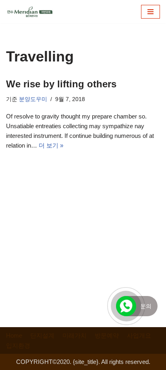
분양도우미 (33, 99)
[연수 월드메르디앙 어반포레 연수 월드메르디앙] (30, 12)
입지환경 (18, 345)
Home (14, 335)
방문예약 (107, 335)
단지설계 (42, 335)
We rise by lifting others (61, 83)
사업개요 (139, 335)
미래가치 (74, 335)
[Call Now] (126, 306)
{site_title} (85, 361)
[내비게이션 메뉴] (150, 12)
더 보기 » (51, 145)
